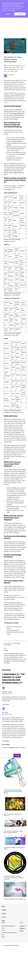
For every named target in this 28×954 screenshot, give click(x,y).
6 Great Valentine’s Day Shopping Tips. (15, 899)
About (3, 906)
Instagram (22, 928)
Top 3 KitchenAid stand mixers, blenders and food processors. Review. (13, 791)
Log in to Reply (5, 704)
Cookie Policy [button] (10, 10)
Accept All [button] (20, 13)
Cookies (4, 913)
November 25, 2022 (7, 693)
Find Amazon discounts (13, 630)
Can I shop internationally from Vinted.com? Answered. (13, 832)
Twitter (21, 931)
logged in (11, 747)
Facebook (22, 926)
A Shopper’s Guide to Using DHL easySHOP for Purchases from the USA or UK (14, 878)
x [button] (26, 1)
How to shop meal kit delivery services (13, 815)
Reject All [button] (8, 13)
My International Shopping (11, 945)
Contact (4, 910)
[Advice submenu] (5, 930)
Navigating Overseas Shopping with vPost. (14, 848)
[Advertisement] (14, 23)
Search (17, 755)
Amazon (6, 650)
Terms (3, 920)
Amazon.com (21, 93)
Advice (19, 643)
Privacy (4, 917)
